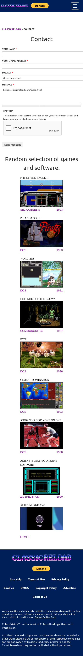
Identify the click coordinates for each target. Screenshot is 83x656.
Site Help (15, 579)
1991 (60, 290)
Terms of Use (36, 579)
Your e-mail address (15, 60)
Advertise (69, 587)
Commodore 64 (31, 330)
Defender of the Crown (38, 299)
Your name (9, 48)
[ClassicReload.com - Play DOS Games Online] (14, 6)
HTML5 (24, 537)
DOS (23, 250)
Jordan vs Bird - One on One (40, 420)
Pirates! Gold (30, 218)
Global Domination (34, 379)
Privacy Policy (60, 579)
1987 (60, 330)
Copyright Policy (46, 587)
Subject (7, 72)
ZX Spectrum (30, 496)
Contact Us (40, 596)
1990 (60, 496)
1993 (60, 209)
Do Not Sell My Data (45, 616)
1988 (60, 452)
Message (8, 84)
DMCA (25, 587)
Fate (23, 339)
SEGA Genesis (30, 209)
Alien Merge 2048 (32, 505)
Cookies (9, 587)
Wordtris (27, 258)
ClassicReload (11, 29)
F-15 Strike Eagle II (34, 177)
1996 (60, 371)
